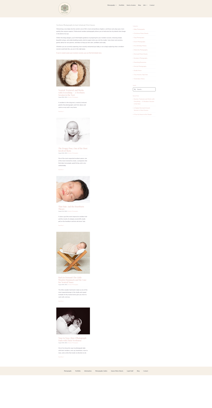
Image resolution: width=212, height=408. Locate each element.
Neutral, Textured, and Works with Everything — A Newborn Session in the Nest (71, 92)
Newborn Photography (73, 97)
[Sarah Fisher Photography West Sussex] (64, 3)
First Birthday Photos (140, 46)
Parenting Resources (140, 62)
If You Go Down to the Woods (143, 114)
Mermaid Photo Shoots (141, 54)
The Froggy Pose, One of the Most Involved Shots (72, 149)
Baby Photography (139, 29)
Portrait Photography (140, 66)
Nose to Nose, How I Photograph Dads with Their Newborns (72, 339)
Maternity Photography (141, 50)
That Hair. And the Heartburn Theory (71, 207)
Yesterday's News (139, 79)
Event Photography (139, 42)
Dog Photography (139, 37)
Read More (60, 111)
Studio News (138, 70)
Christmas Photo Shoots (141, 33)
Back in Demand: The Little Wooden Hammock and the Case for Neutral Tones (72, 280)
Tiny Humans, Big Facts (141, 75)
